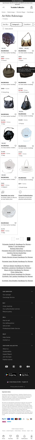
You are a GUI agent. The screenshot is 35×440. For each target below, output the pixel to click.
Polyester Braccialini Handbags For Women (16, 251)
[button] (31, 7)
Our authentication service (11, 309)
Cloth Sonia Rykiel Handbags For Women (16, 274)
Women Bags (21, 12)
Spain (28, 430)
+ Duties (7, 58)
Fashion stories (7, 360)
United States (18, 430)
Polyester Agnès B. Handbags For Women (16, 244)
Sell (4, 317)
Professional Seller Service (11, 328)
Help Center (6, 337)
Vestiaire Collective (10, 345)
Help (4, 334)
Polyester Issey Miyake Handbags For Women (17, 261)
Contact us (6, 340)
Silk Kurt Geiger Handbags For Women (16, 266)
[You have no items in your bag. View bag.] (31, 7)
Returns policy (7, 312)
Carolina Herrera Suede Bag (16, 253)
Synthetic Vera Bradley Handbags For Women (17, 281)
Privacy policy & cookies (16, 386)
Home (3, 12)
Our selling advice (8, 323)
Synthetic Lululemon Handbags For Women (16, 268)
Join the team (7, 357)
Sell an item (6, 326)
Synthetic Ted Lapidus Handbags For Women (17, 276)
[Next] (22, 239)
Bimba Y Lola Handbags (16, 246)
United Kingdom (10, 430)
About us (5, 349)
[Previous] (13, 239)
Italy (32, 430)
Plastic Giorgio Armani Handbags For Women (17, 257)
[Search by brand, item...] (3, 7)
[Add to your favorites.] (15, 51)
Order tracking (7, 306)
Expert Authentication (26, 195)
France (3, 430)
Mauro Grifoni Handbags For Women (16, 270)
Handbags (30, 12)
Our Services (7, 291)
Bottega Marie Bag (16, 249)
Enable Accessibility (17, 1)
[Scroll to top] (28, 239)
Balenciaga (11, 12)
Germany (24, 430)
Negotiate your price (7, 195)
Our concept (7, 295)
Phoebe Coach (17, 255)
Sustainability (7, 351)
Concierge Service (9, 297)
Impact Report (7, 354)
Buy (4, 303)
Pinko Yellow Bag (16, 272)
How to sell (6, 320)
